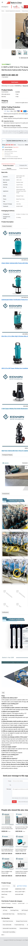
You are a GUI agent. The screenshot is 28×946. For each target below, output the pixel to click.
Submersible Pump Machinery (9, 928)
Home (2, 11)
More (2, 934)
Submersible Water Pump (8, 914)
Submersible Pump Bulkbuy (9, 932)
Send (14, 801)
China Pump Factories (8, 921)
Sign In (3, 158)
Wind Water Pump (21, 914)
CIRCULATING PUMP (6, 891)
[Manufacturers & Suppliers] (14, 2)
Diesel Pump (4, 894)
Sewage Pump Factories (21, 921)
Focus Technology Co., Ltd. (18, 940)
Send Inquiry (14, 82)
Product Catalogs (22, 886)
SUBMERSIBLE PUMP (20, 889)
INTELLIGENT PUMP (20, 891)
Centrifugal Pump (14, 910)
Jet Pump (5, 910)
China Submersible (7, 924)
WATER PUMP (4, 889)
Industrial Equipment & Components (13, 11)
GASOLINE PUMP (19, 894)
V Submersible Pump (19, 924)
